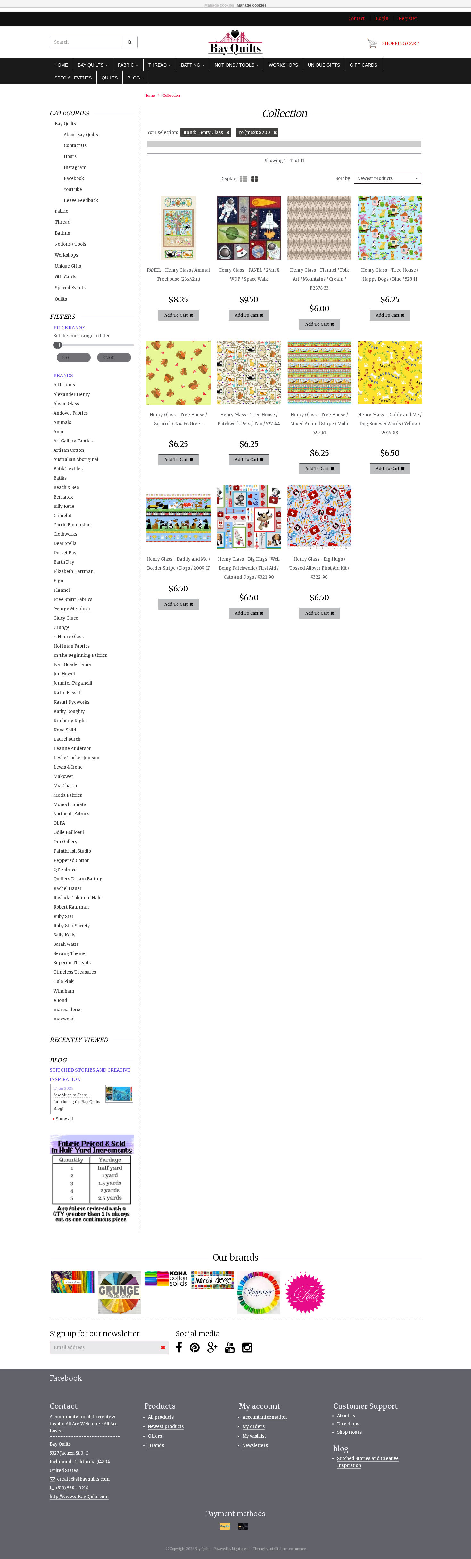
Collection (171, 95)
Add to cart (176, 315)
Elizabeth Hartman (74, 571)
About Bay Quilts (81, 134)
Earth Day (64, 562)
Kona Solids (66, 730)
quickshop (178, 247)
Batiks (60, 478)
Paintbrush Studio (72, 851)
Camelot (62, 515)
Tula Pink (64, 981)
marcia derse (68, 1009)
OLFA (59, 823)
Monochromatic (70, 804)
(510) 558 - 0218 (72, 1488)
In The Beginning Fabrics (80, 655)
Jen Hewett (65, 674)
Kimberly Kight (70, 720)
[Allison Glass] (73, 1282)
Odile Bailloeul (69, 832)
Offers (155, 1436)
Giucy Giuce (66, 618)
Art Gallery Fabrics (73, 441)
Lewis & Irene (68, 767)
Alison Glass (66, 404)
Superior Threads (72, 963)
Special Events (73, 77)
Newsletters (255, 1445)
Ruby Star (64, 916)
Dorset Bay (65, 553)
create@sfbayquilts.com (83, 1479)
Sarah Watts (66, 944)
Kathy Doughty (69, 711)
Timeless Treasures (75, 972)
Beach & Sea (66, 487)
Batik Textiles (68, 469)
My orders (254, 1426)
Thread (158, 65)
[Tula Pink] (305, 1292)
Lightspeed (241, 1549)
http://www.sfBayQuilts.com (79, 1496)
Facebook (74, 178)
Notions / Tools (235, 65)
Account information (265, 1417)
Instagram (75, 167)
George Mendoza (72, 609)
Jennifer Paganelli (73, 683)
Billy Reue (64, 506)
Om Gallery (66, 842)
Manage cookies (219, 5)
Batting (191, 65)
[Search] (130, 42)
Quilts (110, 77)
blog (134, 77)
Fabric (126, 65)
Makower (63, 776)
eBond (60, 1000)
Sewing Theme (70, 953)
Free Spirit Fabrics (73, 599)
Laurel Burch (67, 739)
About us (346, 1416)
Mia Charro (65, 785)
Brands (156, 1445)
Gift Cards (363, 65)
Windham (64, 991)
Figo (58, 580)
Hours (70, 156)
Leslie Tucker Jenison (76, 758)
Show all (64, 1119)
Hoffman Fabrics (72, 646)
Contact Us (75, 145)
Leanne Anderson (73, 748)
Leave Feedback (81, 200)
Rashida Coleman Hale (78, 898)
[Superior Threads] (258, 1292)
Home (61, 65)
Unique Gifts (324, 65)
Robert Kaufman (71, 907)
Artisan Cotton (69, 450)
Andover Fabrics (71, 413)
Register (408, 18)
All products (161, 1417)
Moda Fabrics (68, 795)
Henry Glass (71, 636)
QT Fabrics (65, 869)
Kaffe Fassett (68, 693)
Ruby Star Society (72, 925)
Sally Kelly (65, 935)
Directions (348, 1424)
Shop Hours (349, 1432)
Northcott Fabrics (71, 814)
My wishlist (254, 1436)
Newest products (166, 1426)
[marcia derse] (212, 1280)
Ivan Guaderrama (72, 664)
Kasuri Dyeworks (71, 702)
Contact (356, 18)
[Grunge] (119, 1292)
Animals (62, 422)
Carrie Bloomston (72, 525)
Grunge (62, 627)
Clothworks (65, 534)
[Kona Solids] (165, 1278)
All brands (64, 385)
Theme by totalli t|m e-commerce (279, 1549)
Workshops (283, 65)
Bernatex (63, 497)
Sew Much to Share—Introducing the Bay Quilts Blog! (77, 1102)
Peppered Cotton (72, 860)
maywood (64, 1019)
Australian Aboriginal (76, 459)
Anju (58, 431)
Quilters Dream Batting (78, 879)
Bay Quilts (91, 65)
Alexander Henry (72, 394)
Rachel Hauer (68, 888)
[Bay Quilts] (235, 42)
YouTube (73, 189)
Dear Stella (65, 543)
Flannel (62, 590)
